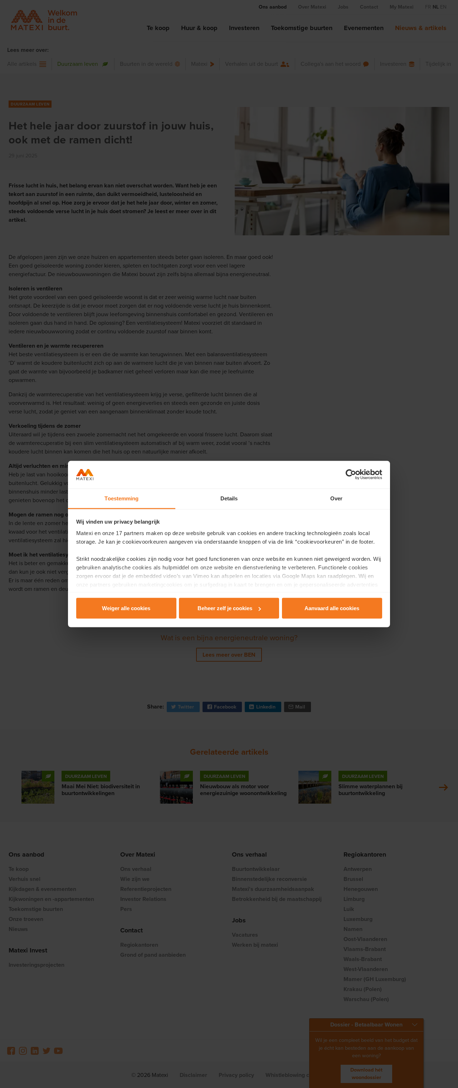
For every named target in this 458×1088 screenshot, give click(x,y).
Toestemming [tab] (121, 498)
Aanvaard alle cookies (331, 608)
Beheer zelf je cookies (225, 608)
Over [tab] (336, 498)
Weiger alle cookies (126, 608)
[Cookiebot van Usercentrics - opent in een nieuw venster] (351, 474)
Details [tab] (229, 498)
